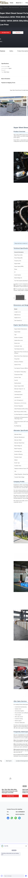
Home (1, 7)
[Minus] (26, 846)
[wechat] (15, 818)
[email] (8, 818)
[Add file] (2, 875)
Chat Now (18, 32)
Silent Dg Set (9, 760)
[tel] (23, 818)
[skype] (19, 818)
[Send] (26, 875)
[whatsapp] (12, 818)
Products (6, 7)
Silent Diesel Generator (14, 7)
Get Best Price (5, 32)
